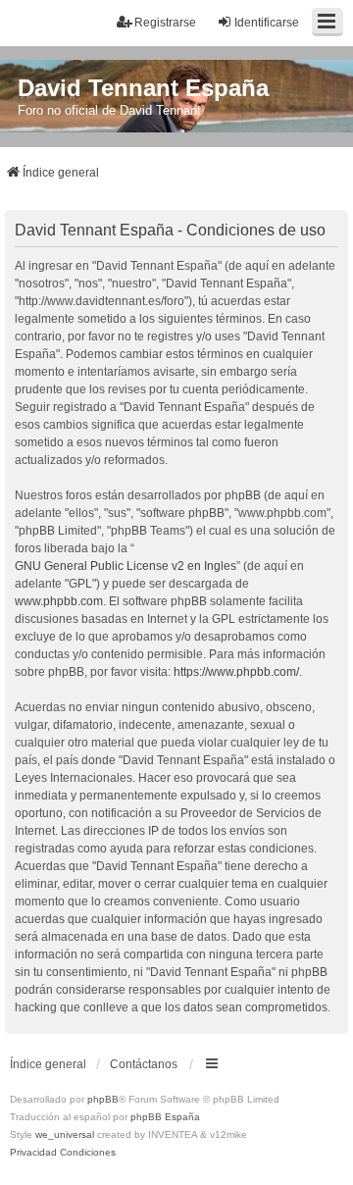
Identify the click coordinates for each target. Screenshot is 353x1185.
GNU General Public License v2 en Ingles (125, 566)
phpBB (103, 1099)
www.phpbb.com (59, 601)
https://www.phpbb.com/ (236, 672)
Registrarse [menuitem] (165, 22)
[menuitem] (33, 1152)
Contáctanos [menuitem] (143, 1064)
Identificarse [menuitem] (266, 22)
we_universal (64, 1134)
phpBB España (165, 1116)
